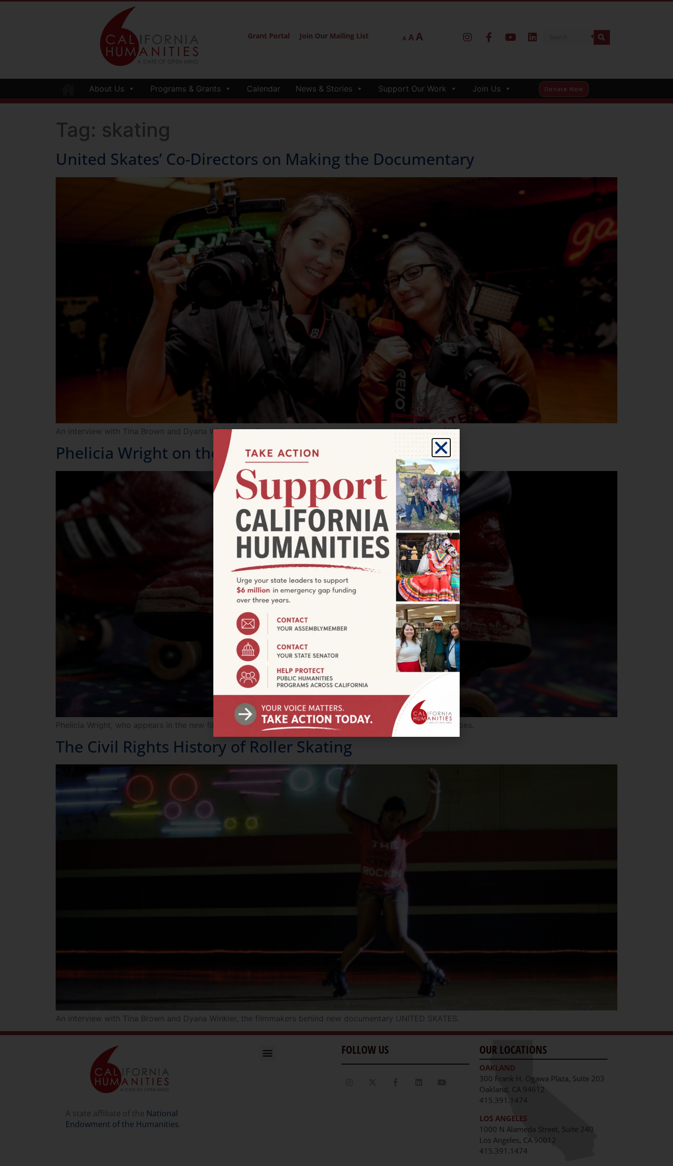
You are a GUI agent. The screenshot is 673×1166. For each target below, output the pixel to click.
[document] (336, 583)
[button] (441, 447)
